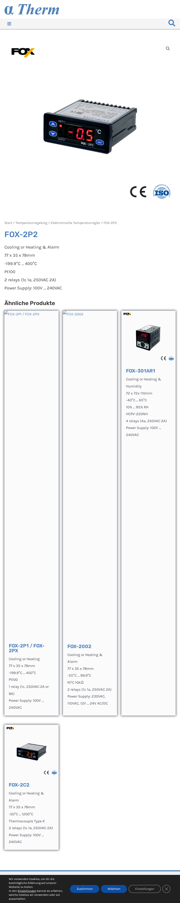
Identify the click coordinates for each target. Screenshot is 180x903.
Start (8, 223)
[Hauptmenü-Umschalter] (9, 24)
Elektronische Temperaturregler (75, 223)
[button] (172, 24)
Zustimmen (85, 889)
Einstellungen (27, 890)
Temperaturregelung (31, 223)
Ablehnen (114, 889)
